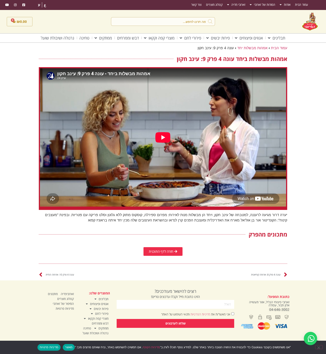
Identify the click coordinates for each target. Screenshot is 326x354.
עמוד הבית (301, 4)
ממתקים (105, 38)
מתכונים (53, 294)
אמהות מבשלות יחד (252, 48)
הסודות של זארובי (264, 4)
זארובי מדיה (238, 4)
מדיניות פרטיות (65, 308)
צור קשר (196, 4)
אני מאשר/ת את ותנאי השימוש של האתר (195, 314)
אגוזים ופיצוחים (251, 38)
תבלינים (279, 38)
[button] (310, 338)
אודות (287, 4)
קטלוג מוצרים (214, 4)
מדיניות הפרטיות (200, 314)
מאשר (69, 347)
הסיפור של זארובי (63, 303)
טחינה (84, 38)
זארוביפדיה (67, 294)
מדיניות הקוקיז (151, 347)
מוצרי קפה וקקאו (162, 38)
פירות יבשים (220, 38)
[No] (319, 347)
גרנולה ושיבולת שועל (57, 38)
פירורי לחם (192, 38)
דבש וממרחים (128, 38)
